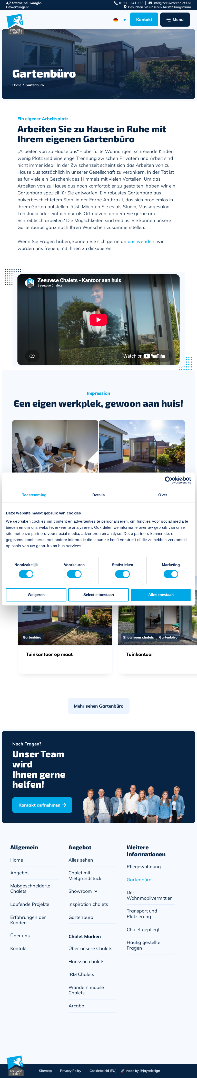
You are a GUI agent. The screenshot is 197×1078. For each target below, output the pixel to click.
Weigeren (36, 594)
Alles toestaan (161, 594)
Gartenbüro (32, 637)
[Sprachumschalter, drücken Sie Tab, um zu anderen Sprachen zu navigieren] (120, 19)
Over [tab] (162, 495)
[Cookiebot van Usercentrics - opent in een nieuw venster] (168, 480)
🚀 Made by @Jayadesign (140, 1071)
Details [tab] (98, 495)
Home (16, 85)
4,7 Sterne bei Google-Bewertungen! (24, 5)
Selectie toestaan (98, 594)
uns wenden (141, 241)
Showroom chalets (138, 637)
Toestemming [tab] (34, 495)
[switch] (74, 574)
